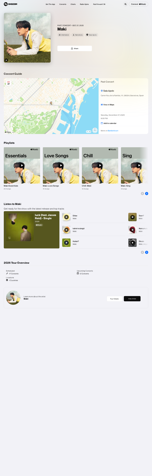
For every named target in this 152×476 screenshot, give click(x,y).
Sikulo (141, 241)
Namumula (143, 228)
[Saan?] (132, 217)
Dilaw (75, 216)
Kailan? (76, 241)
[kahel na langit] (66, 230)
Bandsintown (113, 131)
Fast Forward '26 (99, 4)
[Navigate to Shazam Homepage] (10, 4)
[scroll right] (146, 193)
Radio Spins (84, 4)
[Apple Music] (46, 225)
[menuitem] (50, 4)
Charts (73, 4)
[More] (122, 217)
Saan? (141, 216)
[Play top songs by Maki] (6, 60)
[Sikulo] (132, 243)
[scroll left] (142, 193)
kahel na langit (79, 228)
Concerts (62, 4)
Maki (75, 218)
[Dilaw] (66, 217)
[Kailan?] (66, 243)
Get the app (50, 4)
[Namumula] (132, 230)
